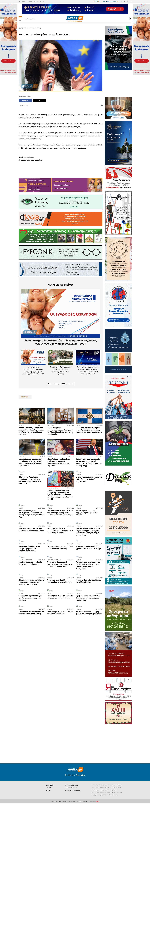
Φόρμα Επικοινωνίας (73, 790)
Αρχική (21, 28)
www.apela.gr (63, 801)
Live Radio (49, 788)
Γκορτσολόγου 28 (72, 785)
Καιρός (48, 790)
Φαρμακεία (49, 785)
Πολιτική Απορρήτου (82, 801)
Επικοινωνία (22, 1)
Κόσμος (38, 28)
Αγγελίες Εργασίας (30, 19)
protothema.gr (29, 157)
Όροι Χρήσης (71, 801)
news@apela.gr (72, 788)
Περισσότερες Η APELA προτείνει (60, 384)
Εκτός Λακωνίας (29, 28)
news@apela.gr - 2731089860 (35, 1)
